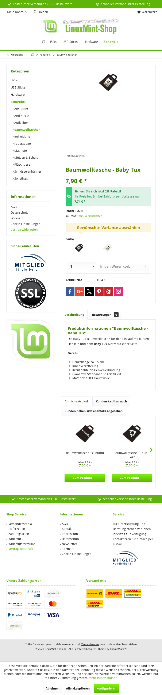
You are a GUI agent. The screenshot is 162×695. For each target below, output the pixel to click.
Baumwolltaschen (27, 130)
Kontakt (67, 529)
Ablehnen (52, 688)
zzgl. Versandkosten (90, 216)
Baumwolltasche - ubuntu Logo (132, 455)
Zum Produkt (82, 478)
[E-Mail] (108, 291)
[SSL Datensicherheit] (30, 293)
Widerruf (17, 218)
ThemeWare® (118, 649)
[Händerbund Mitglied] (30, 262)
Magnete (20, 151)
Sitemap (67, 549)
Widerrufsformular (21, 544)
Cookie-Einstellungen (25, 224)
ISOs (14, 80)
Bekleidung (22, 137)
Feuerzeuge (22, 144)
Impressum (70, 534)
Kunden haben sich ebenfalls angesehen (94, 411)
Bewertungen (104, 315)
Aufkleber (21, 123)
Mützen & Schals (26, 157)
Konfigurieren (106, 688)
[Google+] (79, 291)
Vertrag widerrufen (24, 230)
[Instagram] (118, 291)
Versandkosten (90, 644)
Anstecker (21, 109)
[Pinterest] (99, 291)
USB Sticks (18, 87)
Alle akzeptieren (78, 688)
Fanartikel (18, 102)
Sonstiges (21, 178)
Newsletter (69, 544)
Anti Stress (22, 116)
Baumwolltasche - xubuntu (85, 453)
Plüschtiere (22, 164)
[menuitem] (148, 12)
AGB (14, 207)
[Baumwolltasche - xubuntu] (85, 434)
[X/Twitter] (89, 291)
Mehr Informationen (103, 678)
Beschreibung (74, 315)
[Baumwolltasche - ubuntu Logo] (132, 434)
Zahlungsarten (18, 534)
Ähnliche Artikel (76, 401)
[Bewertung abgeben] (108, 175)
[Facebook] (70, 291)
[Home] (43, 41)
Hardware (18, 95)
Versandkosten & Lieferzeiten (20, 526)
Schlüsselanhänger (27, 171)
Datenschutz (19, 212)
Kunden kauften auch (111, 401)
